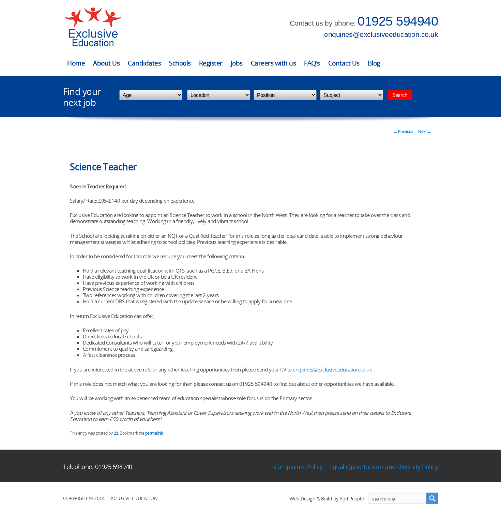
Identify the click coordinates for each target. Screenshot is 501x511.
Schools (180, 63)
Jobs (237, 63)
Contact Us (344, 63)
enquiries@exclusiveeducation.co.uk (381, 34)
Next (424, 131)
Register (211, 63)
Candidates (144, 63)
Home (76, 63)
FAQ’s (312, 63)
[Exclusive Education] (92, 27)
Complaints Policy (298, 467)
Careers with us (273, 63)
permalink (154, 433)
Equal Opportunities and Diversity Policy (383, 467)
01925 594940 (398, 21)
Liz (115, 433)
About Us (106, 63)
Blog (374, 63)
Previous (403, 131)
